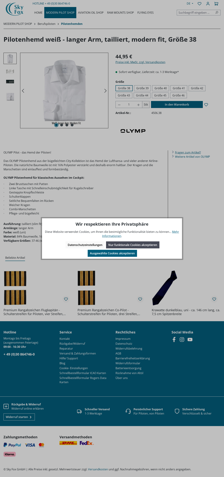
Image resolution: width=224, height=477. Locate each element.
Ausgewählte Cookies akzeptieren (112, 253)
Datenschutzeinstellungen (85, 245)
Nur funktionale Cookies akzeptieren (132, 245)
